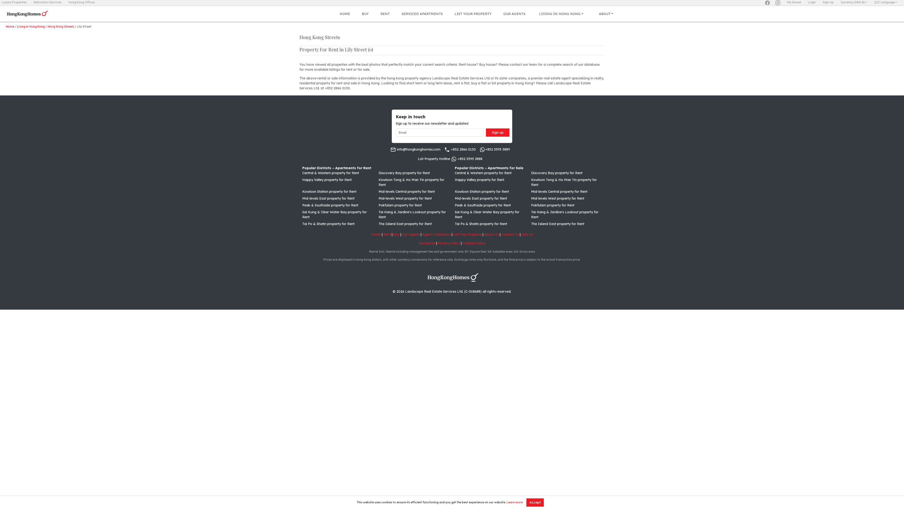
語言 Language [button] (884, 2)
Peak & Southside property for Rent (330, 205)
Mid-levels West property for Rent (405, 198)
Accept (535, 502)
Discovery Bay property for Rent (404, 173)
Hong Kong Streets (61, 26)
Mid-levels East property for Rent (328, 198)
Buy (365, 14)
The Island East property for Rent (405, 224)
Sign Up (828, 2)
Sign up (498, 132)
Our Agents (514, 14)
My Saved (794, 2)
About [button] (605, 14)
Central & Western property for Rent (330, 173)
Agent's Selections (436, 234)
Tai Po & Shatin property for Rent (328, 224)
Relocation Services (47, 2)
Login (812, 2)
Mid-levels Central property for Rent (407, 191)
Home (345, 14)
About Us (491, 234)
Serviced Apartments (422, 14)
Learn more (515, 502)
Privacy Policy (449, 243)
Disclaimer (427, 243)
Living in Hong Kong (31, 26)
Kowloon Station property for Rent (329, 191)
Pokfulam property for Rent (400, 205)
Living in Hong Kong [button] (560, 14)
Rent (385, 14)
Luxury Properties (14, 2)
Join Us (527, 234)
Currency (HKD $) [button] (853, 2)
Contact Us (510, 234)
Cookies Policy (474, 243)
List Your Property (473, 14)
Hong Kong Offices (82, 2)
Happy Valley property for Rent (327, 180)
